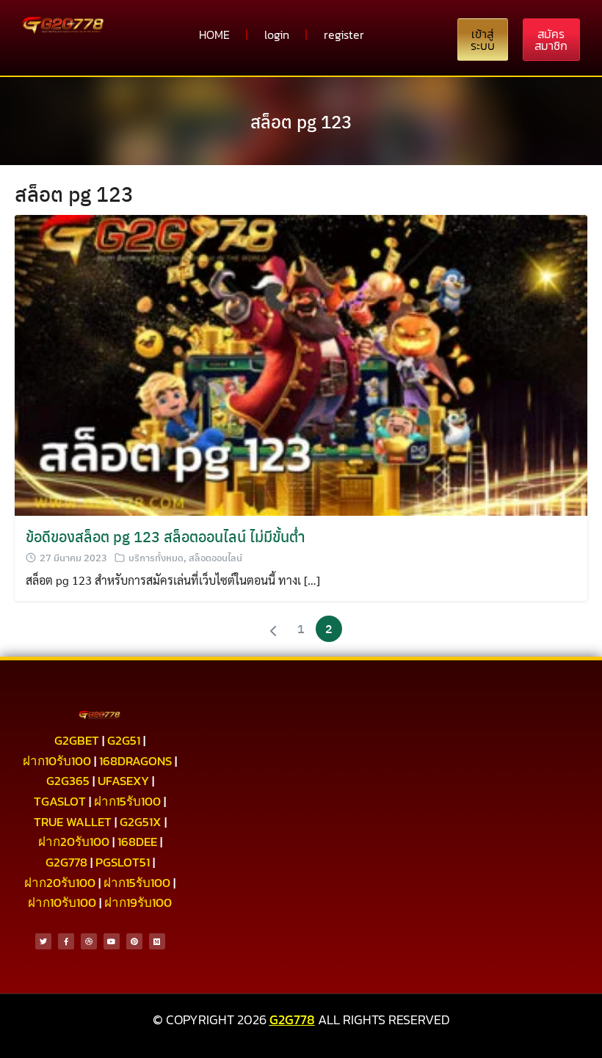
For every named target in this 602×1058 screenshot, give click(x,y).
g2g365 (68, 780)
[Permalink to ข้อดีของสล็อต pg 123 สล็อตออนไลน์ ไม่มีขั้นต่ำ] (301, 363)
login (276, 34)
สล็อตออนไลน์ (215, 557)
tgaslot (60, 801)
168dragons (135, 760)
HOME (214, 34)
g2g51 (123, 740)
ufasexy (123, 780)
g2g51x (141, 821)
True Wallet (73, 821)
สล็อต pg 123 (301, 121)
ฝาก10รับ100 (57, 760)
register (344, 34)
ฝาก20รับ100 (73, 841)
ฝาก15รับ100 (127, 801)
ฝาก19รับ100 (138, 902)
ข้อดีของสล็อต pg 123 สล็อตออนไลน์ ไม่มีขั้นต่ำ (165, 536)
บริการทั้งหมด (156, 557)
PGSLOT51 (122, 862)
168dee (137, 841)
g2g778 (66, 862)
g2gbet (76, 740)
